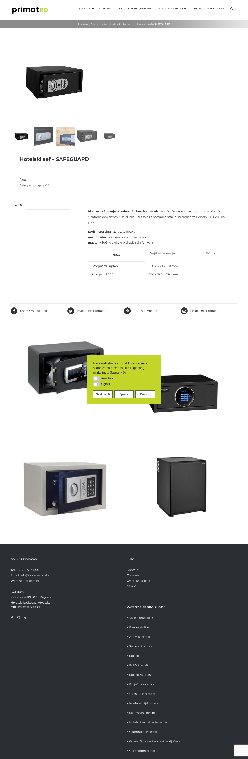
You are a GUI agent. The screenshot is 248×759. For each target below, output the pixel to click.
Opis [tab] (18, 204)
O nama (133, 575)
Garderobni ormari (142, 751)
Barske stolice (139, 627)
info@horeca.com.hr (34, 575)
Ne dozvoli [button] (103, 394)
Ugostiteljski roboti (142, 694)
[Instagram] (18, 617)
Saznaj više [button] (118, 372)
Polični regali (138, 665)
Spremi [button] (124, 394)
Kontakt (133, 570)
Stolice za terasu (140, 675)
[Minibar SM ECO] (181, 487)
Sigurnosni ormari (142, 713)
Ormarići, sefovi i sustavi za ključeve (154, 741)
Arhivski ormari (140, 637)
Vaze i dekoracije (141, 618)
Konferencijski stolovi (144, 703)
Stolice (134, 656)
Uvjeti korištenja (138, 581)
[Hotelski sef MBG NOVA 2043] (181, 391)
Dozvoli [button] (145, 394)
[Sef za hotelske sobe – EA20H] (66, 487)
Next (116, 81)
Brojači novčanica (141, 684)
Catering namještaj (143, 732)
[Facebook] (12, 617)
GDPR (131, 586)
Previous (13, 81)
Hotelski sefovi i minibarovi (148, 722)
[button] (96, 378)
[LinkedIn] (24, 617)
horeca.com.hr (29, 581)
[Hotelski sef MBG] (66, 365)
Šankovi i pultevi (141, 646)
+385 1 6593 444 (27, 570)
